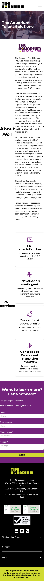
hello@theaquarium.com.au (11, 401)
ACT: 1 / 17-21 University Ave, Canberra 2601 (22, 490)
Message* (4, 442)
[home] (13, 5)
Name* (3, 412)
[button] (22, 537)
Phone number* (6, 432)
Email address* (6, 422)
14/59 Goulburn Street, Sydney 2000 (15, 406)
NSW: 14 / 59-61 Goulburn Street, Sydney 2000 (22, 484)
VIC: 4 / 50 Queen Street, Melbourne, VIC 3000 (22, 495)
